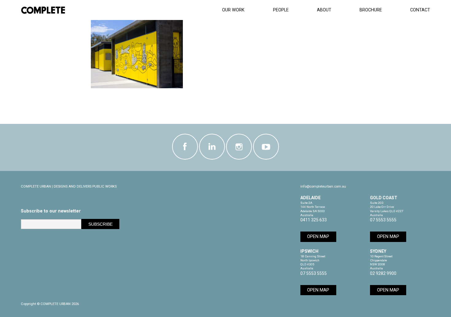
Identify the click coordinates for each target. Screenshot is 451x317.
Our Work (233, 10)
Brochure (371, 10)
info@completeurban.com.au (323, 186)
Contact (420, 10)
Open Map (318, 236)
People (281, 10)
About (324, 10)
